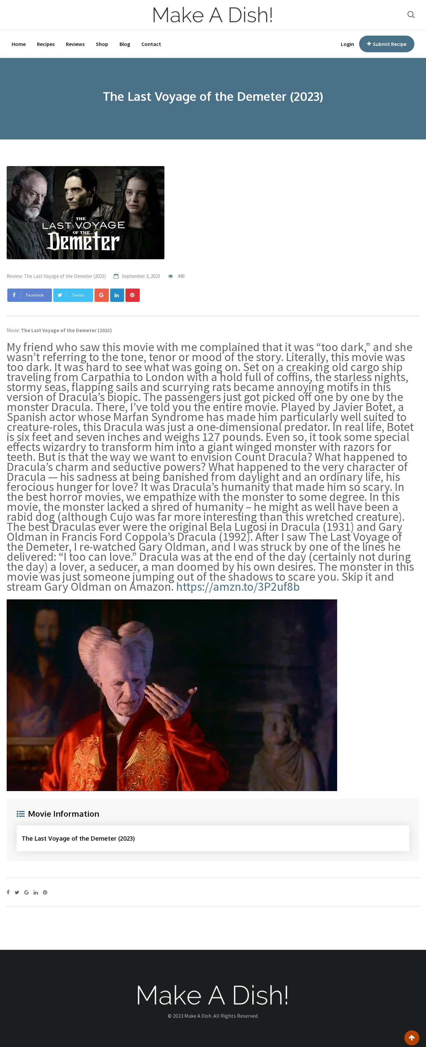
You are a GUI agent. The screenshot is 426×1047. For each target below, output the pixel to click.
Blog (124, 44)
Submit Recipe (389, 44)
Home (19, 44)
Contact (151, 44)
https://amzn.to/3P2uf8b (238, 586)
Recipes (46, 44)
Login (347, 44)
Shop (102, 44)
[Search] (411, 14)
